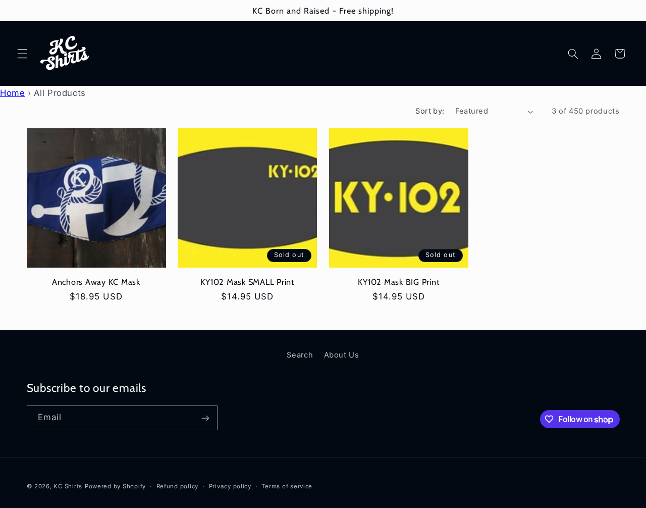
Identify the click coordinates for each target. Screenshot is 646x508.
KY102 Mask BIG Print (398, 282)
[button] (22, 53)
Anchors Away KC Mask (96, 282)
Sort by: (429, 111)
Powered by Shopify (115, 486)
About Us (341, 355)
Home (12, 93)
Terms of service (286, 486)
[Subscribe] (205, 417)
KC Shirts (67, 486)
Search (300, 355)
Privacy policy (230, 486)
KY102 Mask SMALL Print (247, 282)
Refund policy (177, 486)
